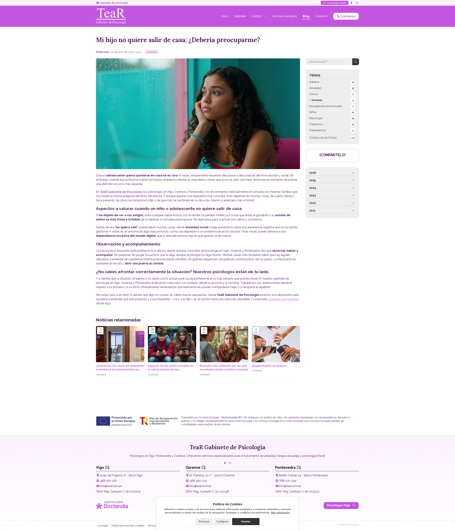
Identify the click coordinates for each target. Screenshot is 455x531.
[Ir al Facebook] (351, 3)
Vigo (100, 467)
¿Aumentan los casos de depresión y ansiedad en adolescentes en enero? (120, 368)
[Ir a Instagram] (357, 3)
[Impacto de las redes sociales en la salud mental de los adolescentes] (172, 344)
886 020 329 (287, 480)
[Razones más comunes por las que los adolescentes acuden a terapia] (224, 344)
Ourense (193, 467)
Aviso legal (102, 525)
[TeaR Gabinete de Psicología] (111, 16)
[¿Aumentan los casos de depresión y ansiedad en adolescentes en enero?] (120, 344)
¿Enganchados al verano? (269, 365)
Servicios (152, 525)
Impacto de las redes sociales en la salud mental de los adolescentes (170, 368)
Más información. (280, 512)
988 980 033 (198, 480)
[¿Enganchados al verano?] (276, 344)
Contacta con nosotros (283, 299)
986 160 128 (108, 480)
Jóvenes (151, 51)
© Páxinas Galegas (348, 525)
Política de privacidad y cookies (128, 525)
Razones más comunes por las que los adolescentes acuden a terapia (224, 367)
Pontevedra (285, 467)
